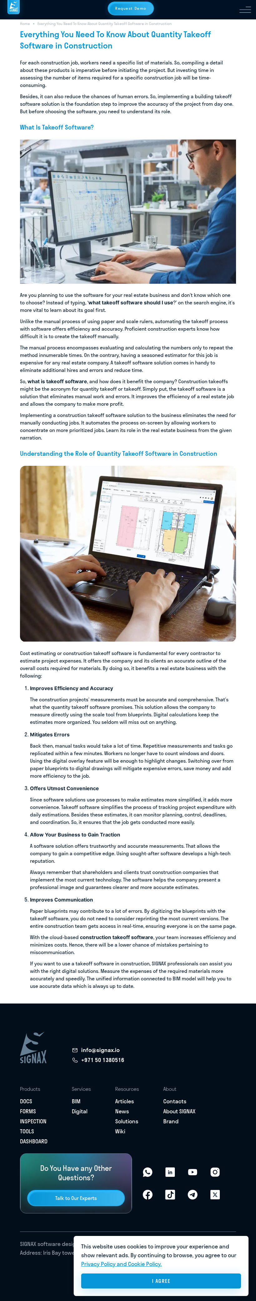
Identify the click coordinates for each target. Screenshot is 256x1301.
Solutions (126, 1121)
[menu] (245, 9)
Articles (124, 1101)
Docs (26, 1101)
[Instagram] (215, 1172)
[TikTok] (170, 1194)
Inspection (33, 1121)
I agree (161, 1281)
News (122, 1111)
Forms (28, 1111)
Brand (171, 1121)
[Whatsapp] (147, 1172)
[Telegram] (192, 1194)
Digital (79, 1111)
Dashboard (33, 1141)
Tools (27, 1131)
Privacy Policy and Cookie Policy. (121, 1264)
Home (25, 23)
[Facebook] (147, 1194)
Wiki (120, 1131)
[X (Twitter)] (215, 1194)
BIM (76, 1101)
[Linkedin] (170, 1172)
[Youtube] (192, 1172)
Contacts (174, 1101)
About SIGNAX (179, 1111)
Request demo (130, 8)
